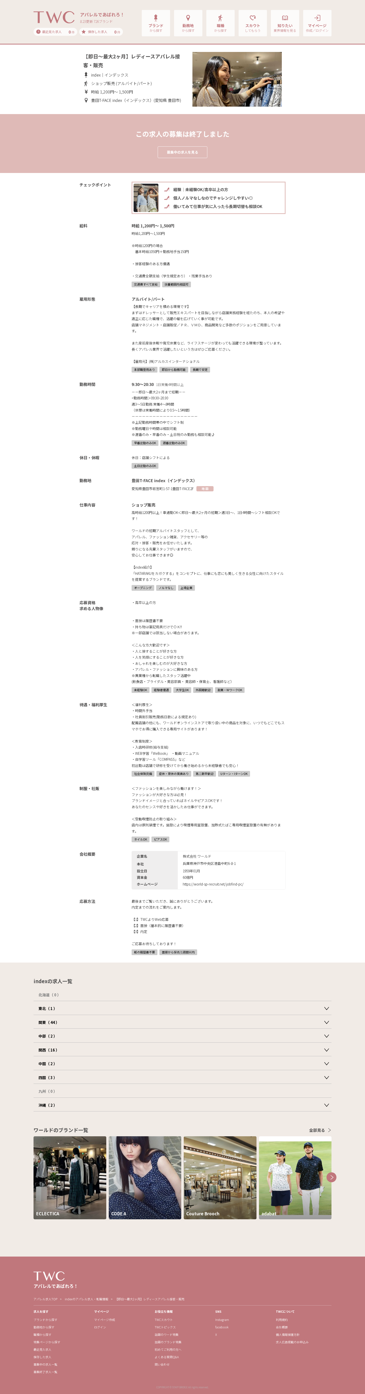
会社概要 (282, 1327)
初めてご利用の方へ (168, 1349)
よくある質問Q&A (167, 1357)
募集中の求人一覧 (45, 1364)
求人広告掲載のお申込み (292, 1342)
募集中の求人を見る (182, 152)
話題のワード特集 (167, 1334)
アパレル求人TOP (45, 1299)
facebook (221, 1327)
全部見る (317, 1130)
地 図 (205, 488)
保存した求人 (42, 1357)
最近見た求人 (42, 1349)
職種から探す (42, 1334)
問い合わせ (162, 1364)
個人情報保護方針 (288, 1334)
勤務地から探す (44, 1327)
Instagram (222, 1319)
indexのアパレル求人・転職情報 (86, 1299)
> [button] (331, 1177)
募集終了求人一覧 (45, 1372)
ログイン (100, 1327)
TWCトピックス (165, 1327)
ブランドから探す (45, 1319)
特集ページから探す (47, 1342)
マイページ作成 (104, 1319)
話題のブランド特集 (168, 1342)
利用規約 (282, 1319)
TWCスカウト (164, 1319)
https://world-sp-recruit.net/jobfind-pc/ (213, 884)
